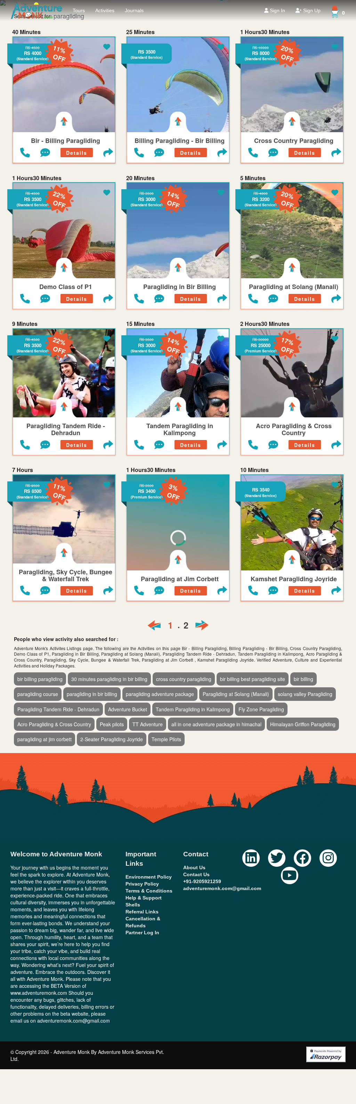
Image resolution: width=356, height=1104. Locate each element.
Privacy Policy (142, 884)
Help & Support (144, 898)
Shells (133, 904)
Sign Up (311, 10)
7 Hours (22, 470)
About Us (194, 867)
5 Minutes (253, 178)
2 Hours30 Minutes (265, 324)
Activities (104, 10)
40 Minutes (26, 32)
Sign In (276, 10)
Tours (79, 10)
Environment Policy (149, 877)
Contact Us (196, 874)
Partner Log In (142, 932)
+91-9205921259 (202, 881)
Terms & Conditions (149, 891)
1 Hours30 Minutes (265, 32)
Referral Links (142, 911)
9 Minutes (25, 324)
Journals (134, 10)
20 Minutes (140, 178)
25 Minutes (140, 32)
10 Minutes (254, 470)
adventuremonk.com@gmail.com (222, 888)
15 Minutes (140, 324)
